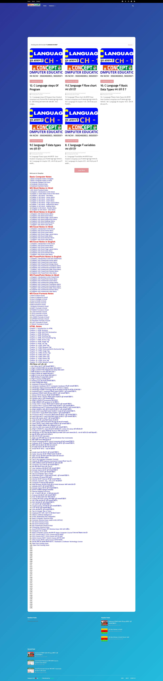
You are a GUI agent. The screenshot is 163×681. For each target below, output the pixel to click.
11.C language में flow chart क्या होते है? (81, 87)
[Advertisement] (81, 22)
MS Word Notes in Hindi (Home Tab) (119, 637)
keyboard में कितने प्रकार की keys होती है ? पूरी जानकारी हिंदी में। (46, 654)
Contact (38, 1)
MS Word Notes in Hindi (115, 629)
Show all (130, 44)
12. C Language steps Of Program (44, 87)
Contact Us (132, 678)
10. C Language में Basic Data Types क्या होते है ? (114, 87)
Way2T (40, 678)
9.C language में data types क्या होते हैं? (45, 147)
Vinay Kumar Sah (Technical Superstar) (40, 93)
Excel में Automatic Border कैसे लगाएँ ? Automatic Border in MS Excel (48, 669)
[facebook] (122, 1)
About (33, 1)
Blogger (52, 678)
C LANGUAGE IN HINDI (36, 81)
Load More (81, 170)
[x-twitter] (125, 1)
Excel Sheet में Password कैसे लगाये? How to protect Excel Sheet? (46, 662)
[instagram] (128, 1)
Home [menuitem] (44, 6)
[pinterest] (131, 1)
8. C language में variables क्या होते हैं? (80, 147)
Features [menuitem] (51, 6)
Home (29, 1)
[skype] (134, 1)
